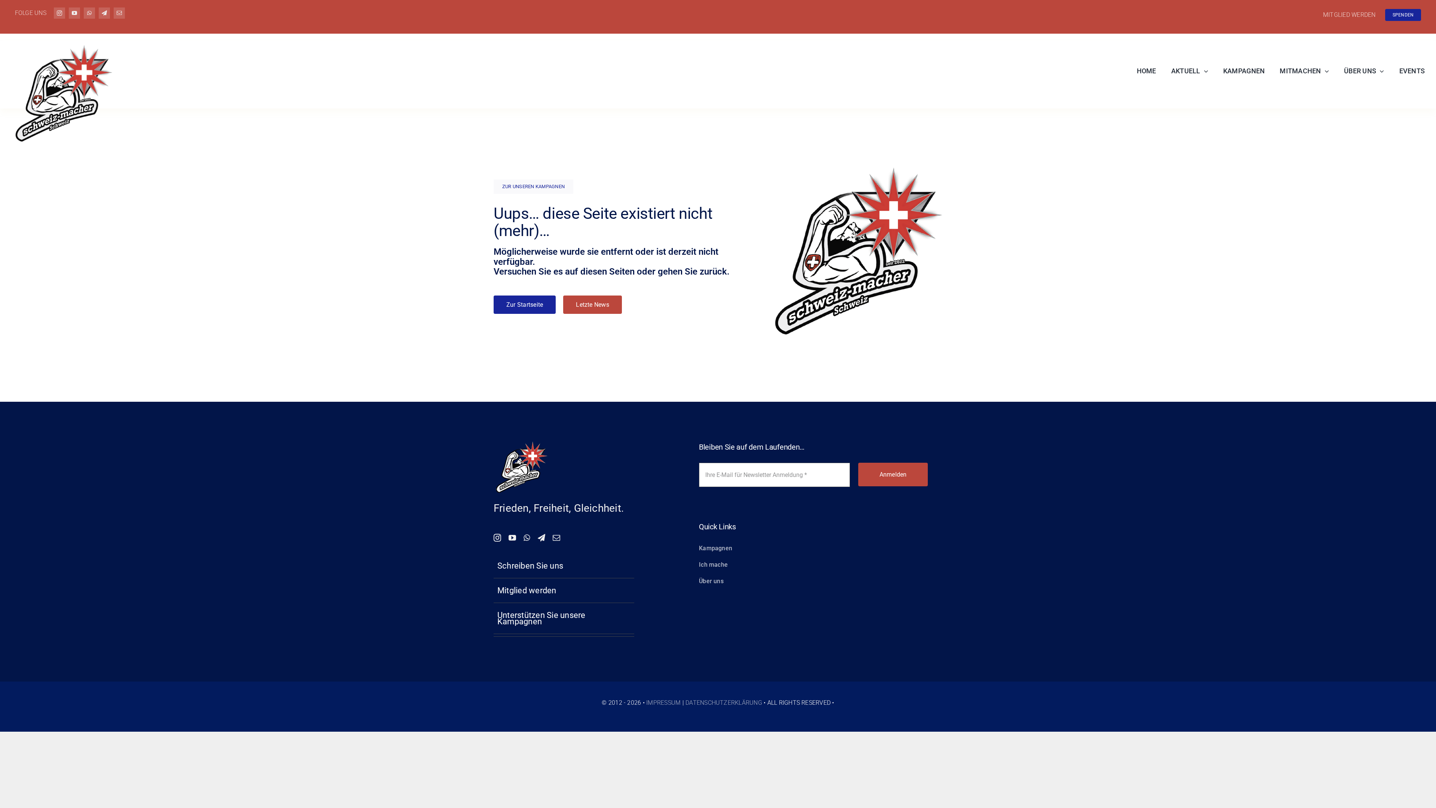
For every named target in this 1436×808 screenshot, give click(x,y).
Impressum (663, 702)
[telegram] (104, 13)
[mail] (119, 13)
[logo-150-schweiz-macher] (522, 442)
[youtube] (74, 13)
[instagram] (59, 13)
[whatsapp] (89, 13)
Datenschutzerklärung (723, 702)
